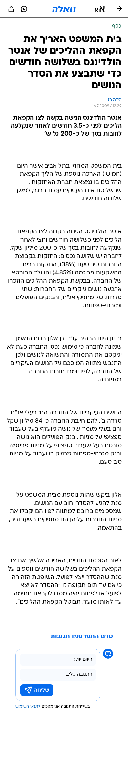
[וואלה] (64, 9)
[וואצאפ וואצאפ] (24, 9)
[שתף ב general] (11, 9)
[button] (100, 9)
